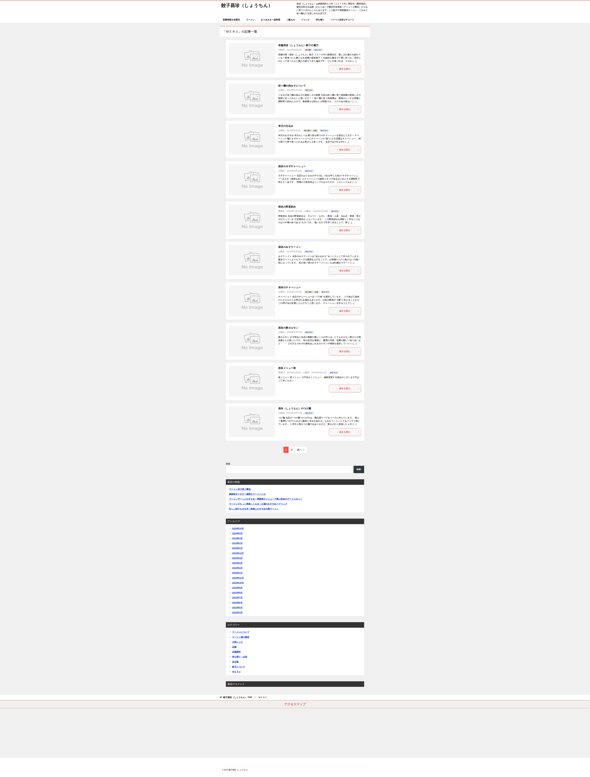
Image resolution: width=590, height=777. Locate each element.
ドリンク (305, 19)
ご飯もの (290, 19)
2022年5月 (237, 607)
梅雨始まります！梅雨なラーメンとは (247, 494)
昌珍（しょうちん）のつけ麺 (294, 408)
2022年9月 (237, 588)
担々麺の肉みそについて (292, 85)
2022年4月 (237, 612)
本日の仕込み (285, 126)
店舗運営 (236, 652)
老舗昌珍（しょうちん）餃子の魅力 (298, 45)
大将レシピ (237, 642)
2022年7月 (237, 597)
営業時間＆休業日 (231, 19)
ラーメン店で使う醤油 (240, 489)
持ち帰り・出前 (310, 131)
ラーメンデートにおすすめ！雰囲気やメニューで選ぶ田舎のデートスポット (265, 499)
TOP (237, 697)
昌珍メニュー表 (287, 368)
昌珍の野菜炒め (287, 206)
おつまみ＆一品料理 (270, 19)
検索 (228, 464)
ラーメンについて (240, 632)
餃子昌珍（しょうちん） (247, 5)
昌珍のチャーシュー (289, 287)
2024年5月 (237, 533)
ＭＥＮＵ (318, 50)
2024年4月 (237, 538)
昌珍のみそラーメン (289, 247)
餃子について (238, 666)
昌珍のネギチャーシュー (292, 166)
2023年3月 (237, 563)
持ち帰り (320, 19)
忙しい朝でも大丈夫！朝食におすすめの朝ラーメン (254, 509)
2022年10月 (238, 583)
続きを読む (344, 69)
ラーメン (250, 19)
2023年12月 (238, 553)
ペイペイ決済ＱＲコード (342, 19)
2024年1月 (237, 548)
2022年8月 (237, 592)
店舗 (234, 647)
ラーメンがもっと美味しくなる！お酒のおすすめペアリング (258, 504)
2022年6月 (237, 602)
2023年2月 (237, 568)
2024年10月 (238, 528)
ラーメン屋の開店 (240, 637)
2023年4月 (237, 558)
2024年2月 (237, 543)
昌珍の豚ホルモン (288, 327)
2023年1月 (237, 573)
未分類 (308, 50)
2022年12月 (238, 578)
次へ (299, 449)
